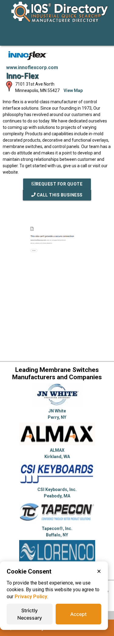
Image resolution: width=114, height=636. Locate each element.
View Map (73, 90)
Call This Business (59, 195)
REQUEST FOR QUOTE (59, 184)
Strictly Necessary (29, 614)
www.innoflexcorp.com (32, 67)
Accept (78, 614)
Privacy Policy (31, 596)
